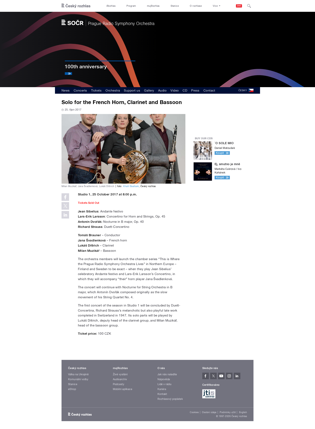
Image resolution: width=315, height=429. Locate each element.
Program (131, 6)
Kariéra (162, 389)
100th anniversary (86, 66)
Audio (162, 90)
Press (195, 90)
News (66, 90)
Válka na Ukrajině (78, 374)
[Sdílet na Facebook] (65, 197)
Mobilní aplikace (122, 389)
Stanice (175, 6)
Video (174, 90)
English (243, 412)
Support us (132, 90)
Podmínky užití (228, 412)
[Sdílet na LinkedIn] (65, 215)
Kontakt (162, 394)
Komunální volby (78, 379)
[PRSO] (108, 23)
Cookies (194, 412)
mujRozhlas (153, 6)
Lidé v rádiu (165, 384)
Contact (209, 90)
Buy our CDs (204, 138)
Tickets (96, 90)
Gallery (149, 90)
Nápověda (164, 379)
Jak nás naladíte (167, 374)
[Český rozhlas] (76, 6)
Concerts (80, 90)
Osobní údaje (209, 412)
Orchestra (112, 90)
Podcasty (118, 384)
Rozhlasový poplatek (170, 398)
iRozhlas (111, 6)
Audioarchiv (120, 379)
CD (185, 90)
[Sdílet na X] (65, 206)
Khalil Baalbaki (131, 186)
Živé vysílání (120, 374)
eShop (72, 389)
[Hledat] (249, 6)
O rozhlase (196, 6)
